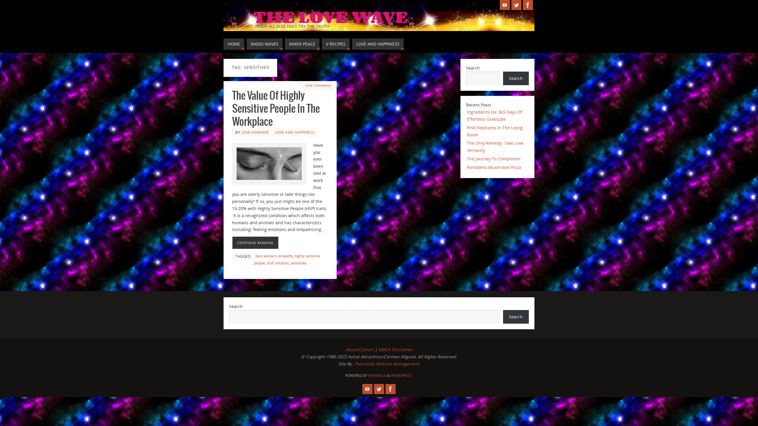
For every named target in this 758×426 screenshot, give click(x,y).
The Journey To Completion (494, 159)
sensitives (298, 263)
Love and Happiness (295, 132)
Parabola (377, 375)
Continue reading (255, 243)
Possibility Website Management (387, 364)
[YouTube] (505, 5)
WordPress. (402, 375)
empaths (286, 256)
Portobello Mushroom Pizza (494, 167)
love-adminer (255, 132)
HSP (270, 263)
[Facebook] (528, 5)
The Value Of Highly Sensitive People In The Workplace (276, 109)
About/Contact (359, 349)
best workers (266, 256)
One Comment (319, 86)
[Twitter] (516, 5)
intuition (282, 263)
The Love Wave (330, 16)
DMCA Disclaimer (395, 349)
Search (473, 68)
